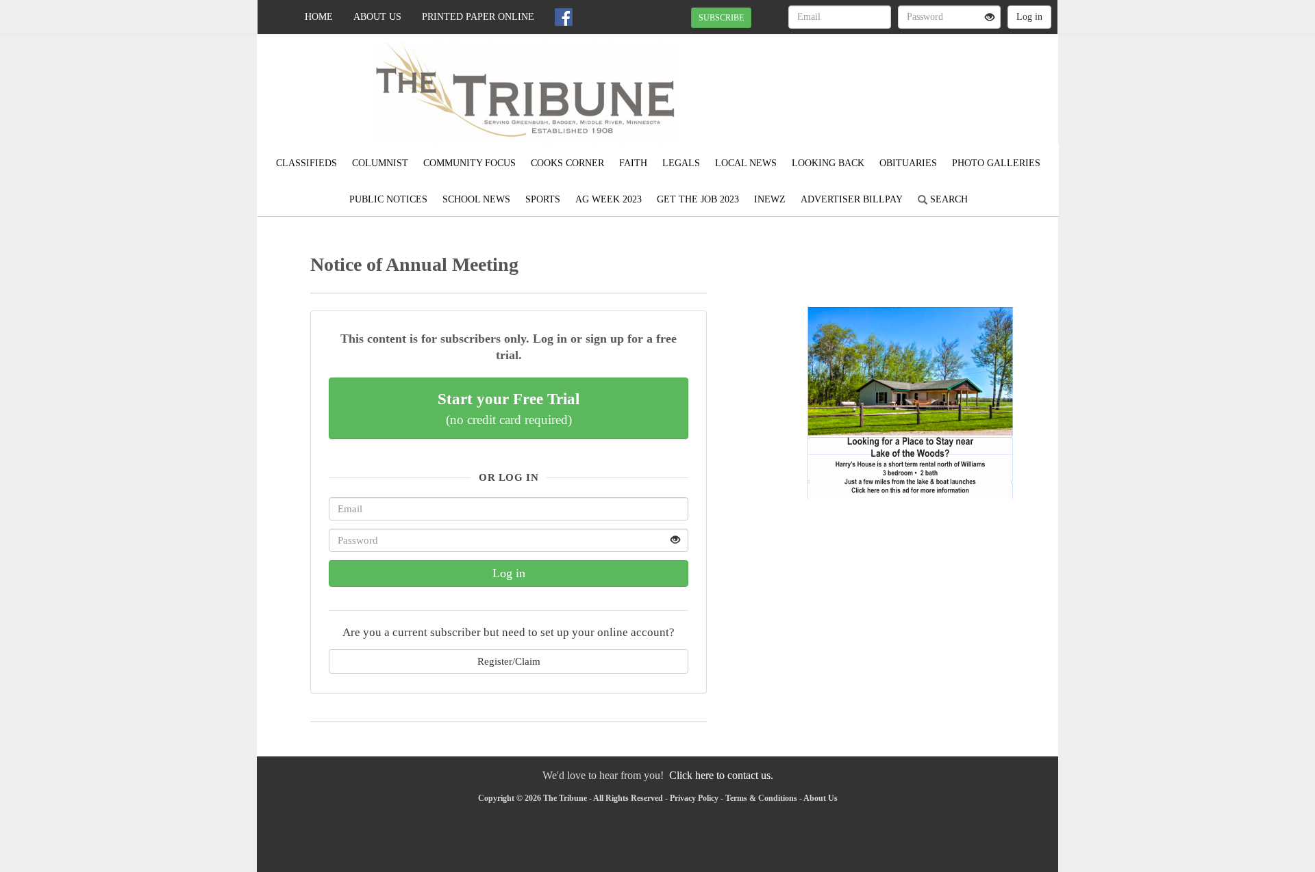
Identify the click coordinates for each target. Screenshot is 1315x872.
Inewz (770, 199)
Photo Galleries (996, 163)
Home (319, 17)
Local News (746, 163)
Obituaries (908, 163)
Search (947, 199)
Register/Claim (508, 661)
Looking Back (828, 163)
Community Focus (469, 163)
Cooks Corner (567, 163)
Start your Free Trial (508, 408)
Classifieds (306, 163)
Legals (681, 163)
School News (476, 199)
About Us (377, 17)
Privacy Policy (694, 798)
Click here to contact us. (721, 775)
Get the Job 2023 (698, 199)
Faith (633, 163)
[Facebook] (563, 17)
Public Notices (388, 199)
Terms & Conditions (761, 798)
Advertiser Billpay (852, 199)
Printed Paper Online (478, 17)
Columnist (380, 163)
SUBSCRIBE (721, 18)
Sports (542, 199)
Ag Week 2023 (608, 199)
